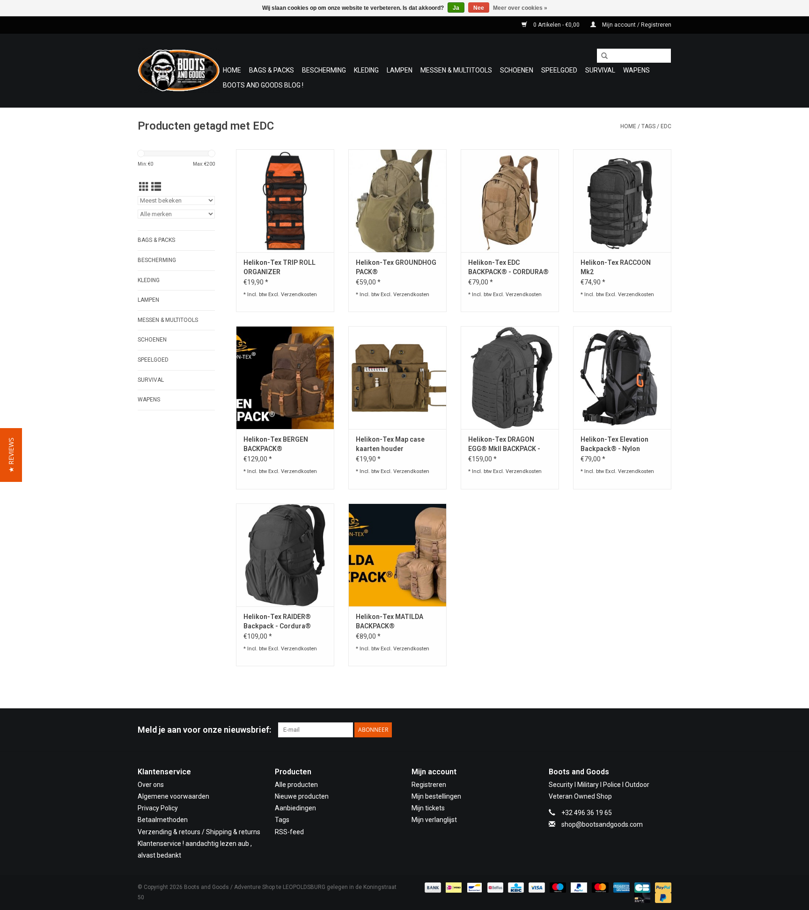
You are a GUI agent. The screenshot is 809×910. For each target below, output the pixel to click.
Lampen (399, 70)
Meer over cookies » (520, 8)
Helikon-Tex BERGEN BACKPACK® (275, 444)
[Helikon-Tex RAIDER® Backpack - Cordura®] (285, 554)
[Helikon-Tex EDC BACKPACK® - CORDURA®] (510, 200)
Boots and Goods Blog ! (263, 85)
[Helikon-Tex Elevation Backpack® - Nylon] (622, 377)
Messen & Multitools (456, 70)
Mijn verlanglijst (434, 819)
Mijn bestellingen (436, 796)
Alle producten (296, 784)
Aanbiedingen (295, 808)
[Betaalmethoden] (431, 887)
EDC (666, 126)
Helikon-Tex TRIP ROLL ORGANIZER (279, 267)
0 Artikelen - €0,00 (556, 25)
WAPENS (636, 70)
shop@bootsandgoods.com (602, 824)
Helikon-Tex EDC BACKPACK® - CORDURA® (508, 267)
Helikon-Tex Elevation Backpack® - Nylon (614, 444)
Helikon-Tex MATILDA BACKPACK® (389, 621)
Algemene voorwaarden (173, 796)
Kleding (366, 70)
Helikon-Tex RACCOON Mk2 (616, 267)
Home (232, 70)
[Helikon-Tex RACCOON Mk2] (622, 200)
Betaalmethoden (163, 819)
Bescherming (324, 70)
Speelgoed (559, 70)
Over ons (151, 784)
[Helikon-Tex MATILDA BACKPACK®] (397, 554)
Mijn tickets (428, 808)
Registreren (429, 784)
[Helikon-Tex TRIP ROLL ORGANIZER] (285, 200)
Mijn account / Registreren (636, 25)
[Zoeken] (601, 56)
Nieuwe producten (302, 796)
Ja (456, 8)
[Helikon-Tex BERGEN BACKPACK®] (285, 377)
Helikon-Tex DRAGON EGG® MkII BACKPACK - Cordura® (504, 444)
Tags (648, 126)
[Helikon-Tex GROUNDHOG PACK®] (397, 200)
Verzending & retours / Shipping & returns (199, 832)
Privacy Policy (158, 808)
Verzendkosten (299, 294)
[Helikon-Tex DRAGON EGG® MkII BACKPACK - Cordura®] (510, 377)
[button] (11, 455)
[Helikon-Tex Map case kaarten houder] (397, 377)
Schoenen (516, 70)
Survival (600, 70)
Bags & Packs (271, 70)
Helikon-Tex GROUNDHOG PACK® (396, 267)
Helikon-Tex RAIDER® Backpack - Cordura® (277, 621)
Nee (478, 8)
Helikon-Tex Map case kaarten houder (390, 444)
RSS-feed (289, 832)
